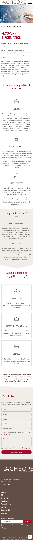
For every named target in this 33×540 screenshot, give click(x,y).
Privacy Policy (28, 432)
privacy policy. (27, 448)
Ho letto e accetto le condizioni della (17, 448)
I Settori (3, 495)
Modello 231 (4, 513)
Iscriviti (27, 522)
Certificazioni (5, 501)
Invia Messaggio (16, 452)
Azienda (3, 492)
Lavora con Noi (5, 510)
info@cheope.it (6, 481)
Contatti (3, 507)
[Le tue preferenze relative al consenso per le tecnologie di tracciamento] (30, 537)
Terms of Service (7, 434)
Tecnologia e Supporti (7, 504)
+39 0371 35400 (6, 484)
